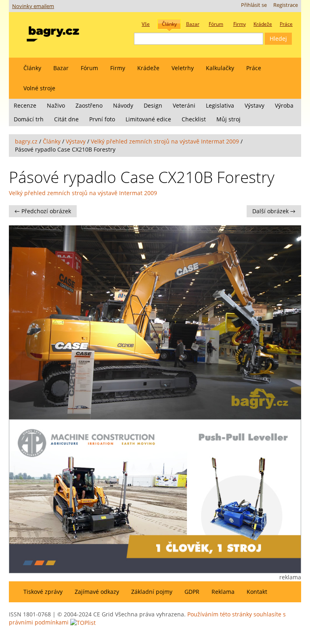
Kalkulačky (220, 68)
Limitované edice (148, 119)
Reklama (223, 591)
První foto (102, 119)
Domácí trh (29, 119)
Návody (123, 105)
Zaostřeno (89, 105)
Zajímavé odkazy (97, 591)
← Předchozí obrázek (43, 211)
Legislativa (220, 105)
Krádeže (148, 68)
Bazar (61, 68)
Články (32, 68)
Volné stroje (39, 88)
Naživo (56, 105)
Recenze (25, 105)
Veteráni (184, 105)
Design (153, 105)
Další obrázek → (273, 211)
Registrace (285, 5)
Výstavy (254, 105)
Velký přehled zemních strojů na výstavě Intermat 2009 (165, 141)
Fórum (89, 68)
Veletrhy (183, 68)
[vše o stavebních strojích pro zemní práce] (53, 32)
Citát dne (66, 119)
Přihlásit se (254, 5)
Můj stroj (228, 119)
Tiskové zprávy (43, 591)
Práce (253, 68)
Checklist (194, 119)
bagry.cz (26, 141)
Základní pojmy (151, 591)
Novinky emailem (33, 6)
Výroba (284, 105)
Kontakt (257, 591)
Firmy (117, 68)
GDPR (191, 591)
